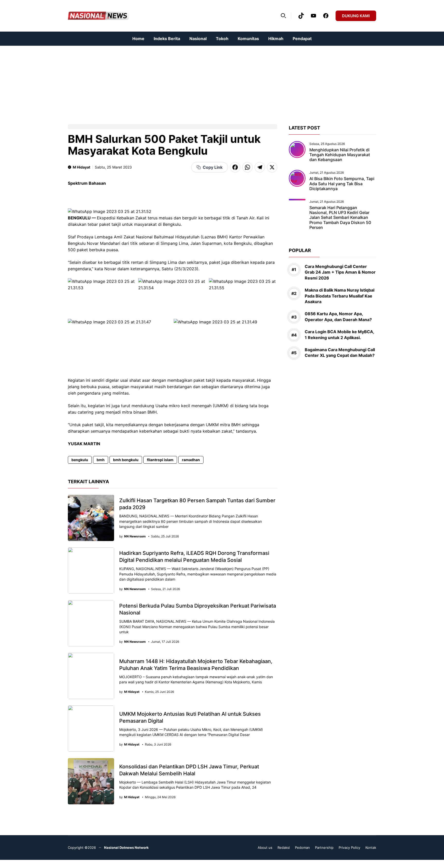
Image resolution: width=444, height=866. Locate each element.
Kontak (370, 847)
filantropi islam (160, 460)
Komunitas (248, 38)
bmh (101, 460)
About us (265, 847)
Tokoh (222, 38)
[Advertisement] (154, 82)
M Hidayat (81, 167)
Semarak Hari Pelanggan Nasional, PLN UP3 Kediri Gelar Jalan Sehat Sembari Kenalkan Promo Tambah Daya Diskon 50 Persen (340, 217)
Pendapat (302, 38)
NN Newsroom (135, 536)
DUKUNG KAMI (356, 15)
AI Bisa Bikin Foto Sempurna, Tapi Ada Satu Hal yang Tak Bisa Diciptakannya (341, 183)
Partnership (324, 847)
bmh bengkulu (125, 460)
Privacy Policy (349, 847)
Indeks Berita (167, 38)
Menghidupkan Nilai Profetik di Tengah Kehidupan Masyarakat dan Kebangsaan (339, 154)
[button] (283, 16)
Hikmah (275, 38)
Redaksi (284, 847)
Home (138, 38)
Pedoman (302, 847)
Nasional (198, 38)
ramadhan (191, 460)
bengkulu (79, 460)
